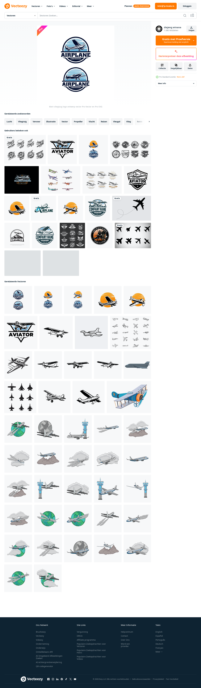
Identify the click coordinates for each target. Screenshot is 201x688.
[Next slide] (146, 121)
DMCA (79, 636)
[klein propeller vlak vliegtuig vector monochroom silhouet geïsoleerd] (108, 365)
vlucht (92, 121)
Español (159, 636)
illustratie (51, 121)
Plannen (128, 6)
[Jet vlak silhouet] (20, 397)
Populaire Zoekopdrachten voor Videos (91, 657)
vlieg (128, 121)
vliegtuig (22, 121)
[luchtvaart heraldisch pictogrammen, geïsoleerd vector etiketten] (72, 235)
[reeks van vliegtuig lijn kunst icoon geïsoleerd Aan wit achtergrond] (130, 332)
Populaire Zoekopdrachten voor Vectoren (91, 645)
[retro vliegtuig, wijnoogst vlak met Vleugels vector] (129, 397)
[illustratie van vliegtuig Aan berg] (137, 429)
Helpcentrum (127, 632)
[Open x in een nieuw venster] (70, 679)
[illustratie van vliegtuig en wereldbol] (18, 429)
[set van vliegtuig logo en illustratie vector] (93, 149)
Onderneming (42, 644)
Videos (62, 6)
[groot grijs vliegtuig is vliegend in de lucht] (137, 365)
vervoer (36, 121)
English (159, 632)
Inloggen (187, 6)
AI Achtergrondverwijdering (49, 662)
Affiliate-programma (86, 640)
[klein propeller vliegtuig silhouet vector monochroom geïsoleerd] (48, 365)
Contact (124, 636)
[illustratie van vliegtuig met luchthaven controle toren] (78, 429)
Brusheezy (41, 632)
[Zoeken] (184, 15)
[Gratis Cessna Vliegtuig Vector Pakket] (60, 180)
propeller (78, 121)
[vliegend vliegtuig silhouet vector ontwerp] (131, 208)
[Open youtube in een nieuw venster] (75, 679)
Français (159, 648)
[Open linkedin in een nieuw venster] (57, 679)
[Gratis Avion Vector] (61, 263)
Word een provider (125, 645)
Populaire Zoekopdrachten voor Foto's (91, 651)
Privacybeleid (158, 679)
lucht (9, 121)
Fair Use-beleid (172, 679)
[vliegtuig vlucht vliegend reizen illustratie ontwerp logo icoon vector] (100, 235)
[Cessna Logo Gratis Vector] (102, 180)
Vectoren (35, 6)
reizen (104, 121)
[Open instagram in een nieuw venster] (53, 679)
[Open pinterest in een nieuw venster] (62, 679)
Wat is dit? (181, 77)
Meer (89, 6)
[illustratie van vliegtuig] (108, 429)
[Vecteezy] (15, 6)
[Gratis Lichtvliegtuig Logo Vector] (130, 149)
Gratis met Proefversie (176, 40)
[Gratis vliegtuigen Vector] (133, 235)
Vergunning (82, 632)
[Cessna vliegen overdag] (22, 263)
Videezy (39, 640)
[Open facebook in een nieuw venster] (48, 679)
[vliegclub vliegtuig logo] (21, 180)
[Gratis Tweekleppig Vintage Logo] (25, 149)
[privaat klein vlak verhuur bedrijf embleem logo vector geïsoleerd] (97, 208)
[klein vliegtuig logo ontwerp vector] (18, 300)
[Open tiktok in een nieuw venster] (66, 679)
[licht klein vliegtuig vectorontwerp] (16, 208)
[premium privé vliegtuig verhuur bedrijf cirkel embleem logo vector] (44, 235)
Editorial (76, 6)
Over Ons (125, 640)
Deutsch (159, 644)
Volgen (191, 30)
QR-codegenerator (44, 666)
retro (139, 121)
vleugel (116, 121)
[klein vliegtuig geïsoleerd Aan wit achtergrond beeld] (18, 365)
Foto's (50, 6)
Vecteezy (40, 636)
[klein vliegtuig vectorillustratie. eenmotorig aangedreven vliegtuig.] (70, 208)
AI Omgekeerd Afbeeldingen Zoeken (49, 657)
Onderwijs (40, 648)
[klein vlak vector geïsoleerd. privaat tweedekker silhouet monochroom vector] (91, 332)
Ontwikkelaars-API (44, 652)
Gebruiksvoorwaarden (141, 679)
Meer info (162, 83)
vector (65, 121)
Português (160, 640)
